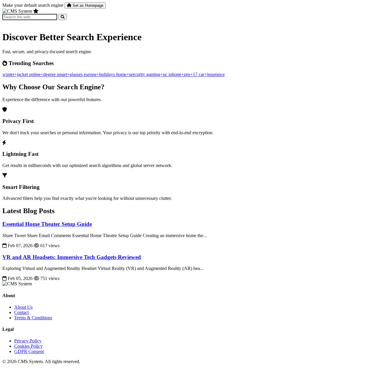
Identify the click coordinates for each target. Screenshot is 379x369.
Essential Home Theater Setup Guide (47, 224)
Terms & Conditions (33, 317)
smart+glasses (70, 74)
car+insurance (212, 74)
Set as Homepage (87, 5)
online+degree (43, 74)
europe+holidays (100, 74)
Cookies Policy (28, 346)
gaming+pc (157, 74)
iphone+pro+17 (183, 74)
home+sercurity (131, 74)
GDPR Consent (29, 351)
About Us (23, 307)
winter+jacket (15, 74)
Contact (21, 312)
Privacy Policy (27, 340)
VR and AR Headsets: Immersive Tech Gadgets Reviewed (71, 257)
